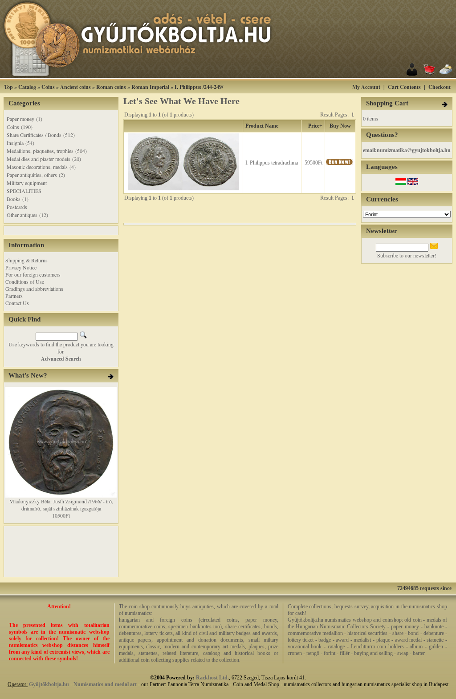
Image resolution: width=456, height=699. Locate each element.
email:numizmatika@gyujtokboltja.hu (407, 150)
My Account (366, 87)
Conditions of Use (24, 281)
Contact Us (17, 302)
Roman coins (111, 87)
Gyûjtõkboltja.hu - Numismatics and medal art (83, 684)
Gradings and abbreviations (34, 288)
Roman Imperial (150, 87)
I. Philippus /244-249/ (199, 87)
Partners (14, 295)
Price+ (315, 126)
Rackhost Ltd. (212, 678)
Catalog (27, 87)
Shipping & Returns (26, 260)
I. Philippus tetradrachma (271, 163)
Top (8, 87)
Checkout (439, 87)
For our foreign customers (33, 274)
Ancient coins (75, 87)
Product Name (261, 126)
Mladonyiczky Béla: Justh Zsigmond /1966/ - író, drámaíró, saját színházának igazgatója (61, 505)
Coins (48, 87)
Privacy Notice (21, 267)
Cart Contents (404, 87)
